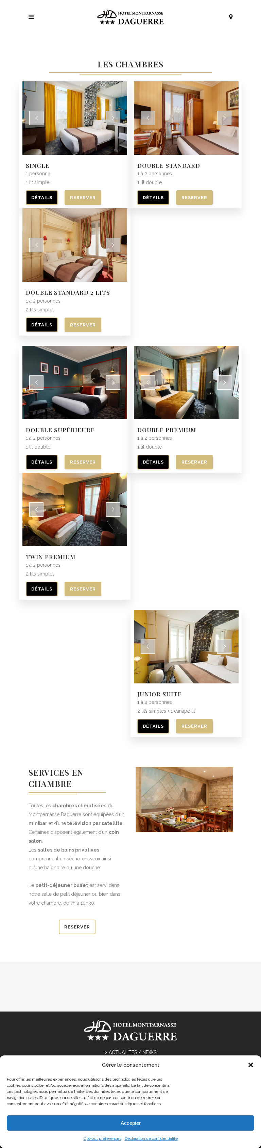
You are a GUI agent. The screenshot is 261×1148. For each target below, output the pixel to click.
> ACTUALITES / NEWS (130, 1052)
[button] (250, 1065)
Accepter (131, 1123)
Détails (41, 197)
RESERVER (83, 197)
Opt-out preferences (102, 1138)
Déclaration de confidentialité (151, 1138)
